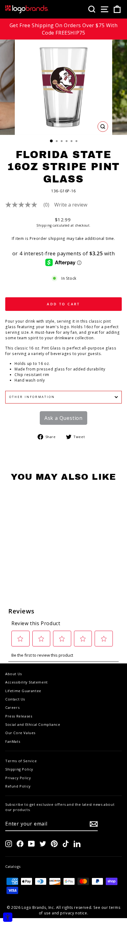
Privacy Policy (18, 777)
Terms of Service (21, 761)
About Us (13, 673)
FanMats (12, 741)
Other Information (32, 397)
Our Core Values (20, 732)
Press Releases (18, 716)
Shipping (44, 225)
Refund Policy (18, 786)
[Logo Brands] (26, 9)
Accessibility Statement (26, 682)
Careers (12, 707)
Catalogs (13, 866)
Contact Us (15, 699)
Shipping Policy (19, 769)
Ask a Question (63, 418)
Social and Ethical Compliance (32, 724)
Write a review (70, 204)
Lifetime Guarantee (23, 690)
